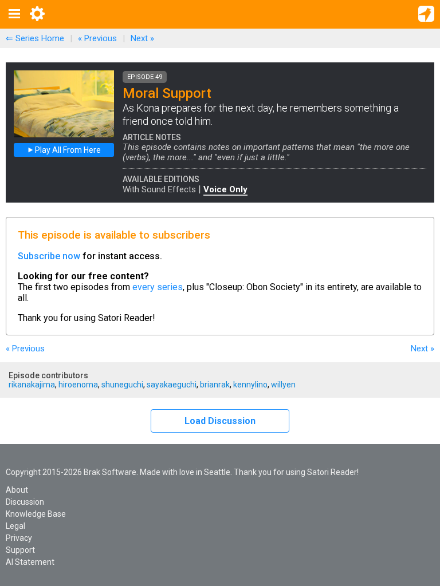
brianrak (215, 384)
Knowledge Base (36, 513)
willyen (283, 384)
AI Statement (30, 562)
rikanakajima (32, 384)
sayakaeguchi (172, 384)
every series (157, 287)
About (17, 489)
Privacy (19, 538)
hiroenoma (78, 384)
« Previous (97, 38)
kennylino (250, 384)
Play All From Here (67, 150)
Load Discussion (220, 420)
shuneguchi (122, 384)
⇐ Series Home (35, 38)
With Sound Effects (159, 189)
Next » (142, 38)
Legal (15, 525)
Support (20, 550)
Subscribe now (49, 256)
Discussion (25, 501)
